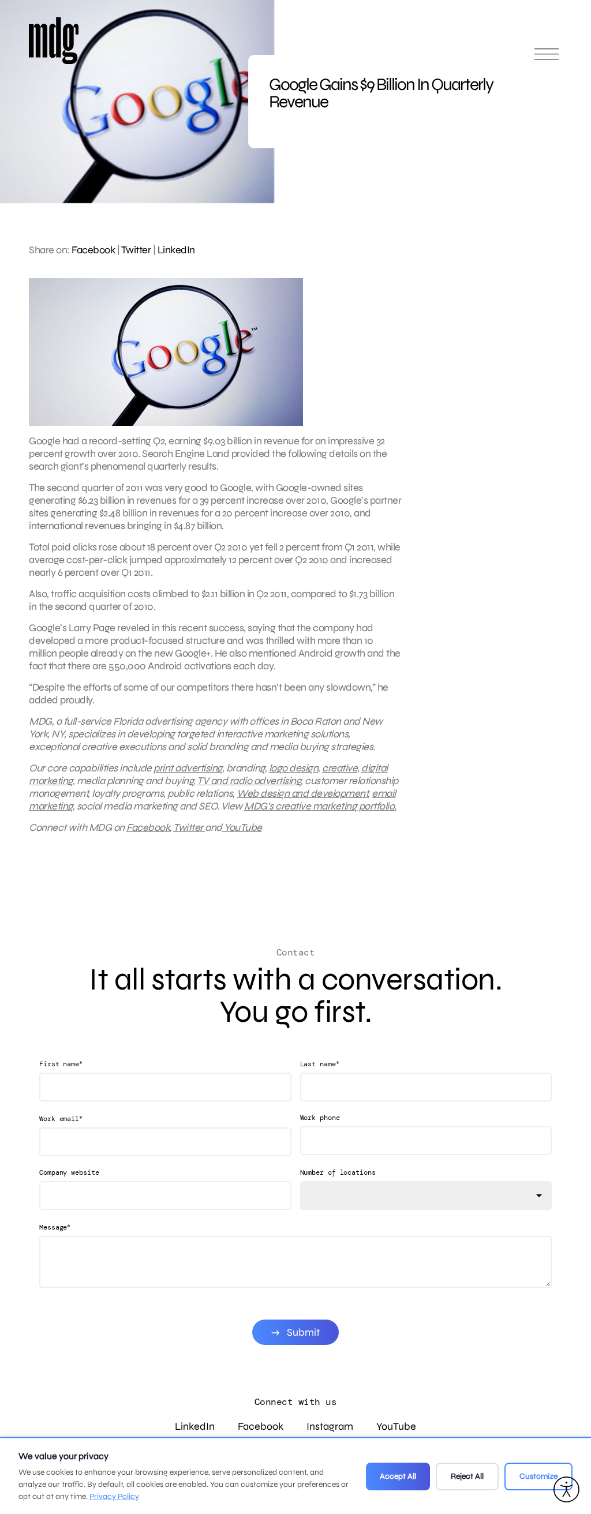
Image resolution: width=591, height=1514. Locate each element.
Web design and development (302, 793)
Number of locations (338, 1172)
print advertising (188, 768)
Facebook (93, 249)
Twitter (136, 249)
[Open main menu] (546, 59)
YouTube (242, 827)
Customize (538, 1476)
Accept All (398, 1476)
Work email (61, 1118)
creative (339, 768)
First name (61, 1064)
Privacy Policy (114, 1496)
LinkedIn (176, 249)
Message (54, 1227)
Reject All (467, 1476)
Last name (319, 1064)
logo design (294, 768)
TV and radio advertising (249, 780)
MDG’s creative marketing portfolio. (320, 806)
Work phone (320, 1117)
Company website (69, 1172)
